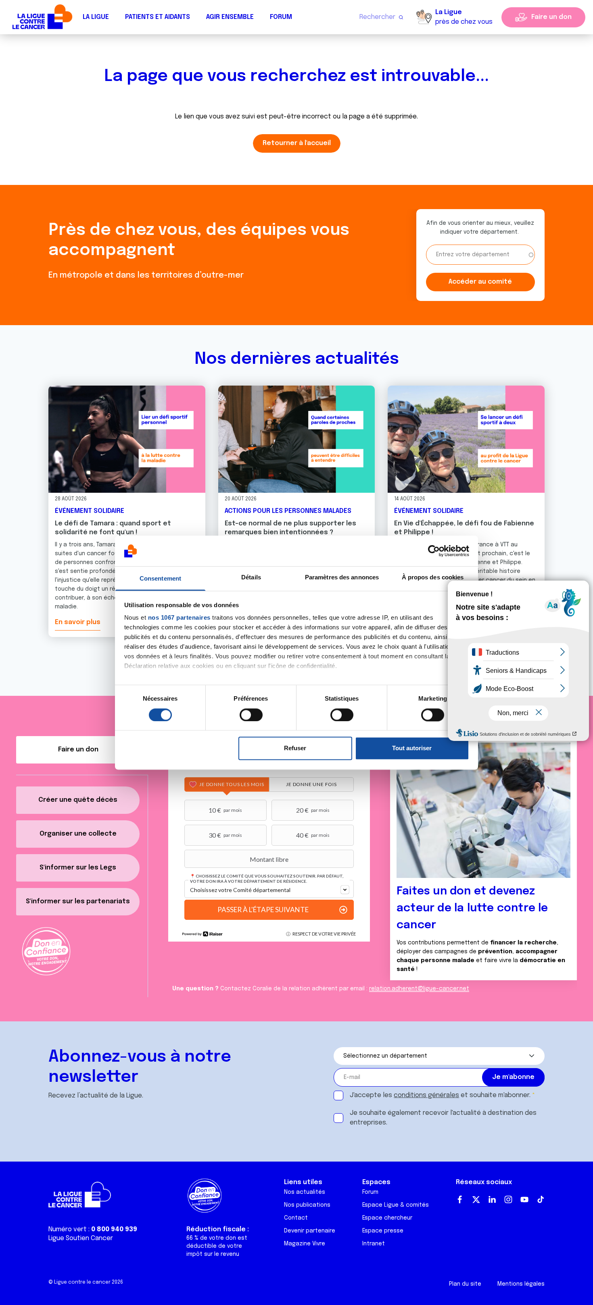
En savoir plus (77, 622)
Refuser (295, 748)
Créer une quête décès (77, 800)
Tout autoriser (412, 748)
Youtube (524, 1199)
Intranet (373, 1244)
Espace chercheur (387, 1218)
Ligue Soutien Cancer (80, 1238)
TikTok (541, 1199)
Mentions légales (521, 1284)
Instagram (508, 1199)
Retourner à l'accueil (297, 143)
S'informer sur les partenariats (78, 901)
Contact (296, 1218)
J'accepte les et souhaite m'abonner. (440, 1095)
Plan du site (465, 1284)
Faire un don (551, 17)
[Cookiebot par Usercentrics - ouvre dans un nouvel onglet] (434, 551)
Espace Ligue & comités (395, 1205)
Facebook (460, 1199)
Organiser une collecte (78, 833)
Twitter (476, 1199)
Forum (281, 17)
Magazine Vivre (304, 1244)
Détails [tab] (251, 577)
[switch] (251, 714)
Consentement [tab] (160, 578)
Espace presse (382, 1231)
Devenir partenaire (309, 1231)
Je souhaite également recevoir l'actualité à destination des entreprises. (443, 1118)
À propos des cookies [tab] (433, 577)
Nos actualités (304, 1192)
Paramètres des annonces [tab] (342, 577)
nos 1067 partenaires (179, 617)
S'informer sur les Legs (78, 867)
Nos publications (307, 1205)
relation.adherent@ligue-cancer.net (419, 989)
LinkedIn (492, 1199)
